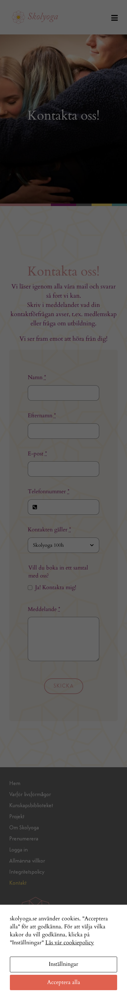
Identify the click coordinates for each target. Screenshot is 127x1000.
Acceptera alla (63, 982)
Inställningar (63, 964)
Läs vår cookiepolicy (69, 942)
